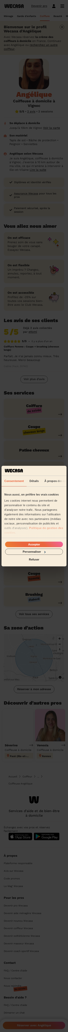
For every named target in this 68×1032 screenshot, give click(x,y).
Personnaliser (32, 551)
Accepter (34, 544)
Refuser (34, 559)
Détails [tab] (34, 481)
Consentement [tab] (14, 481)
